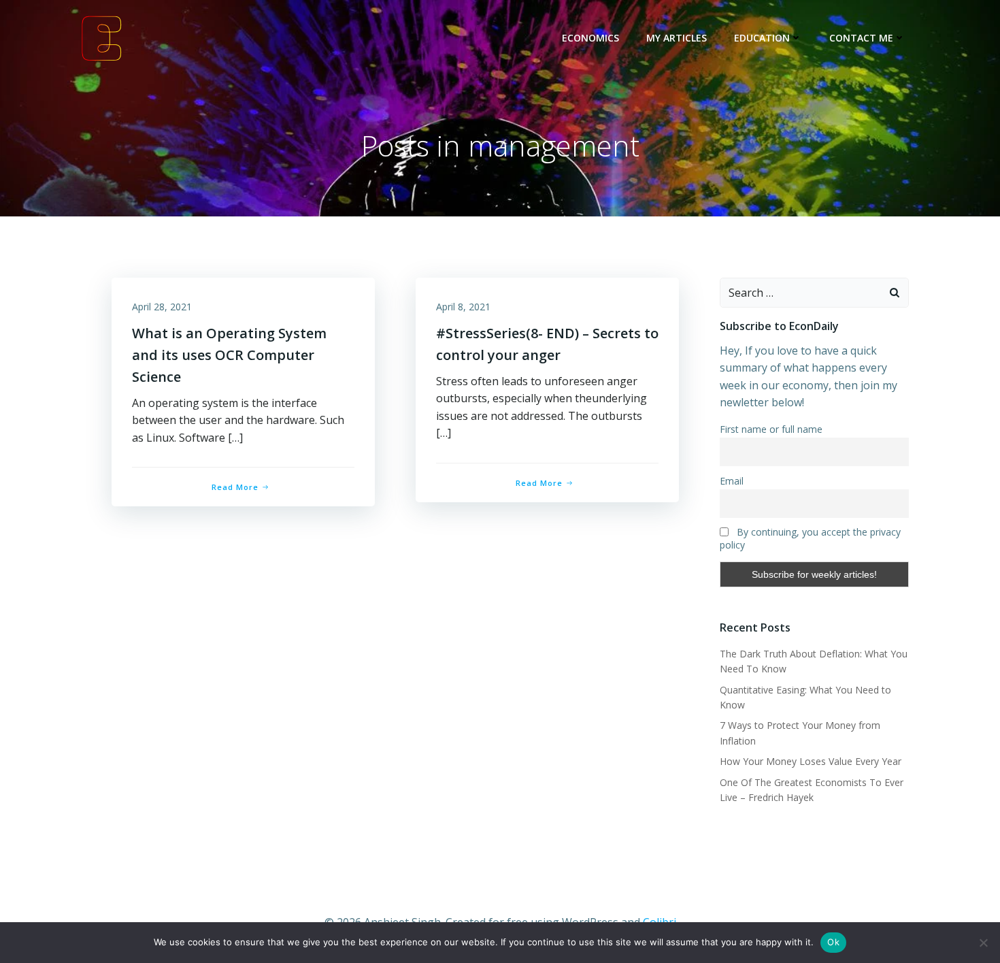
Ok (833, 941)
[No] (983, 942)
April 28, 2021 (162, 306)
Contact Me (861, 37)
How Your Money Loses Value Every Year (810, 761)
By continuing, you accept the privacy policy (810, 538)
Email (732, 480)
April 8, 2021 (463, 306)
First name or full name (771, 429)
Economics (590, 37)
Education (762, 37)
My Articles (676, 37)
